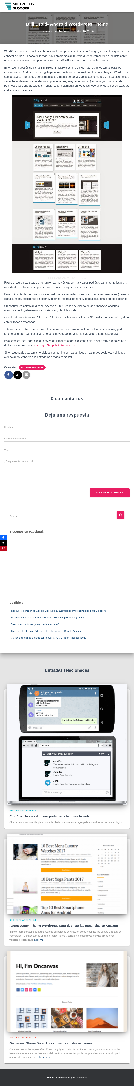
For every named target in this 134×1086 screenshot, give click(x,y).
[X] (3, 543)
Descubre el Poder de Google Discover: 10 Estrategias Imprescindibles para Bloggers (58, 610)
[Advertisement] (67, 570)
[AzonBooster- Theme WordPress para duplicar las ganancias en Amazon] (67, 873)
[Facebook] (3, 537)
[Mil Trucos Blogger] (21, 6)
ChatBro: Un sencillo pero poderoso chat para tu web (49, 816)
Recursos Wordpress (32, 367)
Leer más (39, 939)
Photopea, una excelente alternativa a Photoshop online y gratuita (47, 617)
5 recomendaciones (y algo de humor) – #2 (35, 624)
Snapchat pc (68, 345)
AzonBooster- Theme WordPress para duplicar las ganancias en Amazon (63, 925)
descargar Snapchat (46, 345)
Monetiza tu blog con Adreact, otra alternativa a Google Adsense (46, 631)
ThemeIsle (81, 1077)
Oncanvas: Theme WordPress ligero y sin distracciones (50, 1043)
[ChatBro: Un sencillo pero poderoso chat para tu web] (67, 744)
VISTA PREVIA (76, 278)
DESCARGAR (57, 278)
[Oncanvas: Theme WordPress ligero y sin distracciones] (67, 991)
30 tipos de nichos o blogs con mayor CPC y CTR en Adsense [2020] (49, 637)
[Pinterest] (3, 548)
